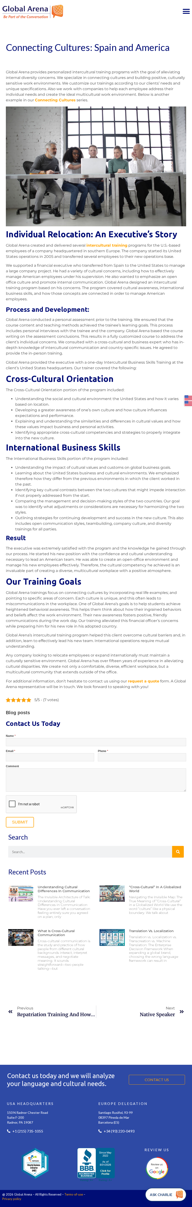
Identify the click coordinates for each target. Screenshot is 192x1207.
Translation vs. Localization (151, 931)
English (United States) (188, 397)
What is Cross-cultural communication (56, 933)
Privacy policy (11, 1199)
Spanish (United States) (188, 403)
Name (11, 736)
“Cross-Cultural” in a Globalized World (155, 889)
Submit (20, 822)
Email (10, 751)
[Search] (178, 852)
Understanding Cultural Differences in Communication (64, 889)
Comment (12, 766)
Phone (103, 751)
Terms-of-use (73, 1194)
